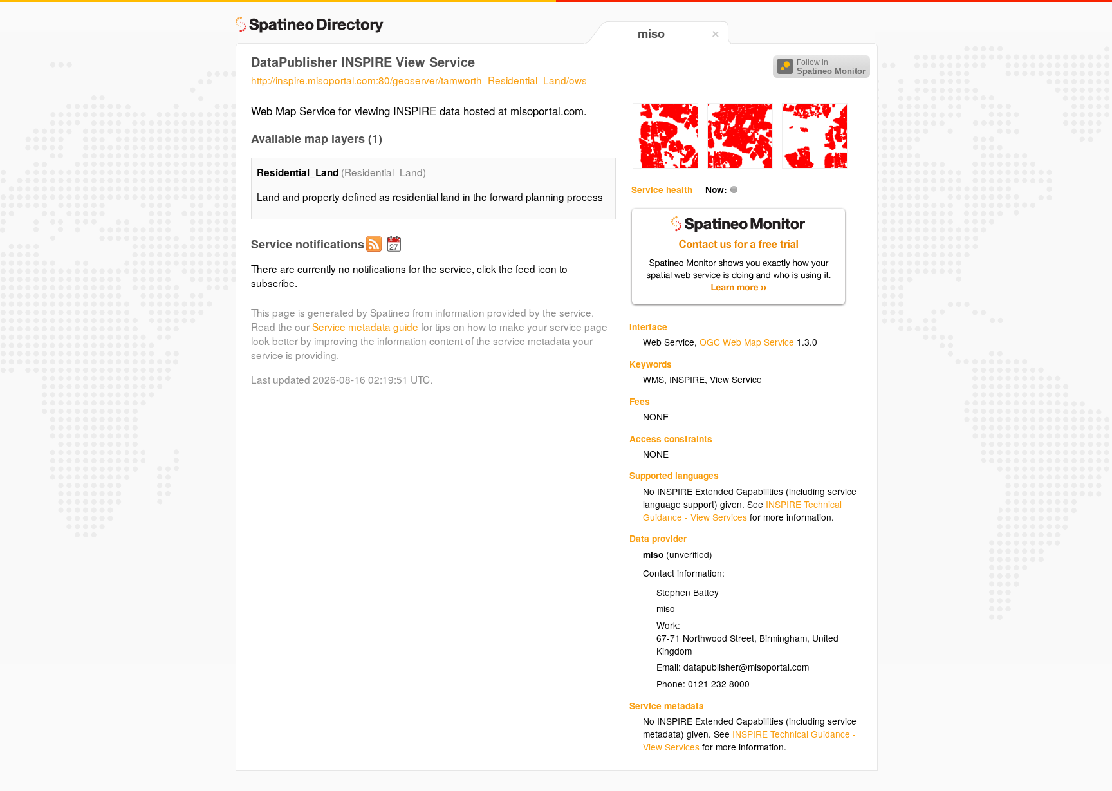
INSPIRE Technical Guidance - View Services (742, 510)
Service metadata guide (365, 326)
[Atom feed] (375, 254)
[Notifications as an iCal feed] (395, 254)
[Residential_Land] (665, 164)
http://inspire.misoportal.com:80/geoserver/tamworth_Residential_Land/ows (419, 80)
